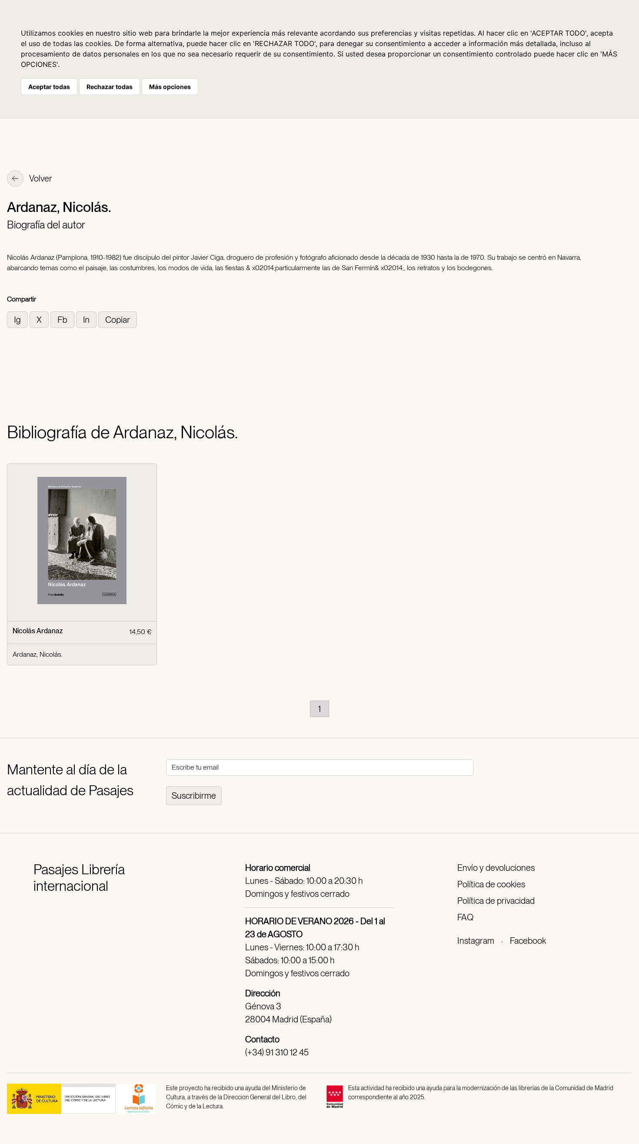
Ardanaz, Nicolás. (38, 654)
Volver (40, 178)
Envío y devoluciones (496, 868)
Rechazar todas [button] (110, 86)
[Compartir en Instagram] (18, 319)
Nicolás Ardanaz (38, 631)
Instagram (475, 941)
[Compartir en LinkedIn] (87, 319)
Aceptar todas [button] (49, 86)
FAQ (465, 917)
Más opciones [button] (170, 86)
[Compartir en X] (40, 319)
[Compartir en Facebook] (63, 319)
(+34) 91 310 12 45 (277, 1052)
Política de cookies (491, 884)
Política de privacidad (496, 901)
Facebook (528, 941)
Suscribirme (194, 795)
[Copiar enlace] (117, 319)
